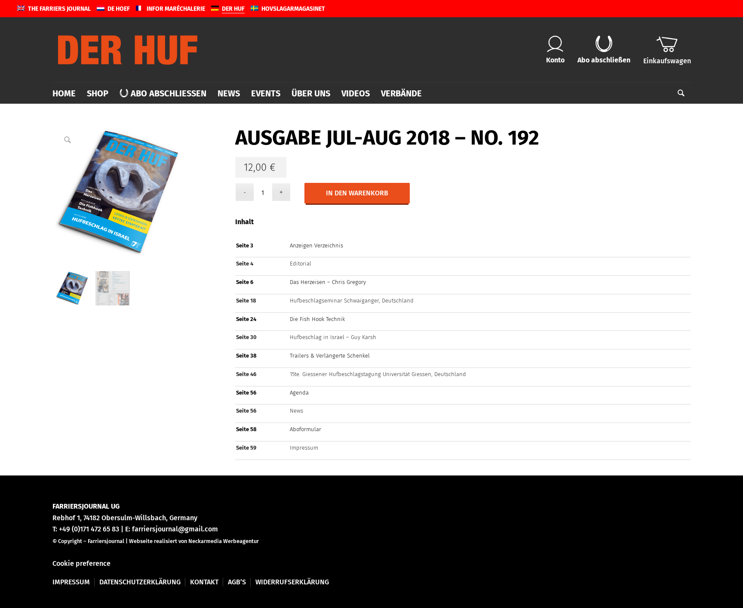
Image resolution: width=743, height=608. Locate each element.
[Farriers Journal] (127, 49)
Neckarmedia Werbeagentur (223, 541)
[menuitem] (66, 93)
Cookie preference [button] (81, 563)
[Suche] (678, 93)
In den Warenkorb (357, 193)
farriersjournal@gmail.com (175, 529)
